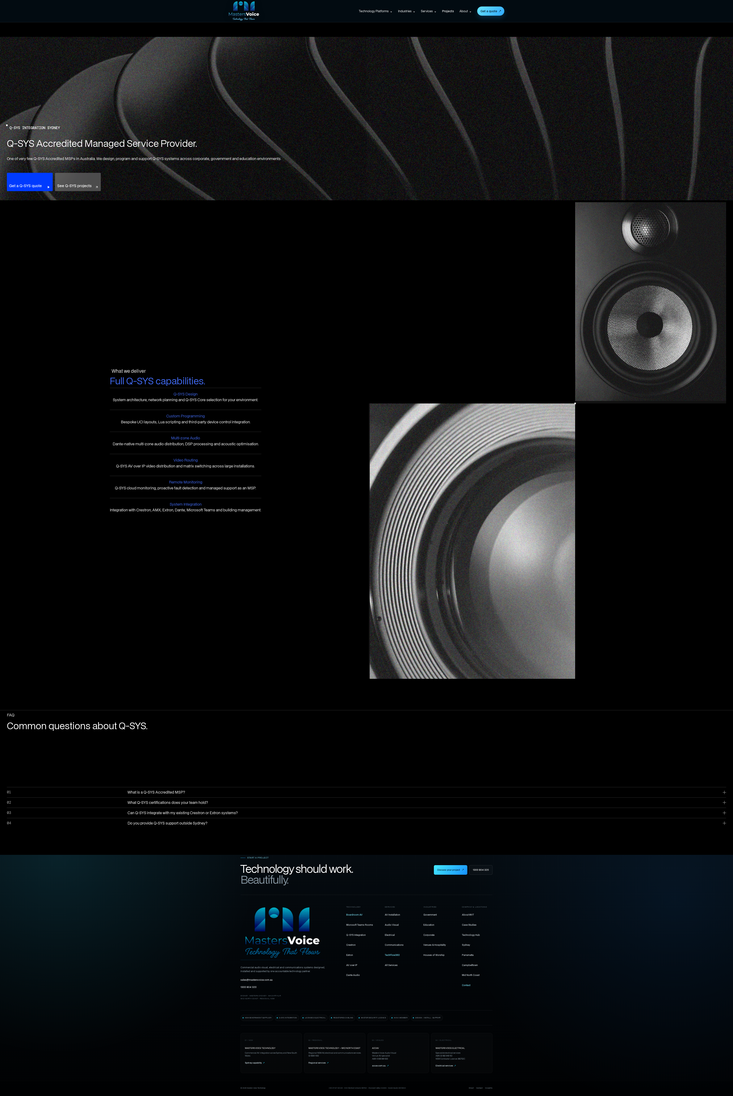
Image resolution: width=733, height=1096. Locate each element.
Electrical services (446, 1065)
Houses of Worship (434, 954)
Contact (466, 985)
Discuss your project (450, 869)
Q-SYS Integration (356, 934)
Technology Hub (471, 934)
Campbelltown (470, 965)
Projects (448, 11)
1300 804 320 (481, 869)
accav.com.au (380, 1065)
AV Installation (392, 914)
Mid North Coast (471, 974)
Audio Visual (392, 924)
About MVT (468, 914)
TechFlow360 (392, 954)
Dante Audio (353, 974)
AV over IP (351, 965)
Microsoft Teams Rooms (359, 924)
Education (428, 924)
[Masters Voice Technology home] (250, 11)
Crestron (351, 944)
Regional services (318, 1062)
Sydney (466, 944)
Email (471, 1088)
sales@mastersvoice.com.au (257, 979)
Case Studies (469, 924)
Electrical (390, 934)
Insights (488, 1088)
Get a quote (490, 11)
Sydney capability (255, 1062)
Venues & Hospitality (434, 944)
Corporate (428, 934)
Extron (349, 954)
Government (430, 914)
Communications (394, 944)
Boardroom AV (354, 914)
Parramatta (468, 954)
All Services (391, 965)
